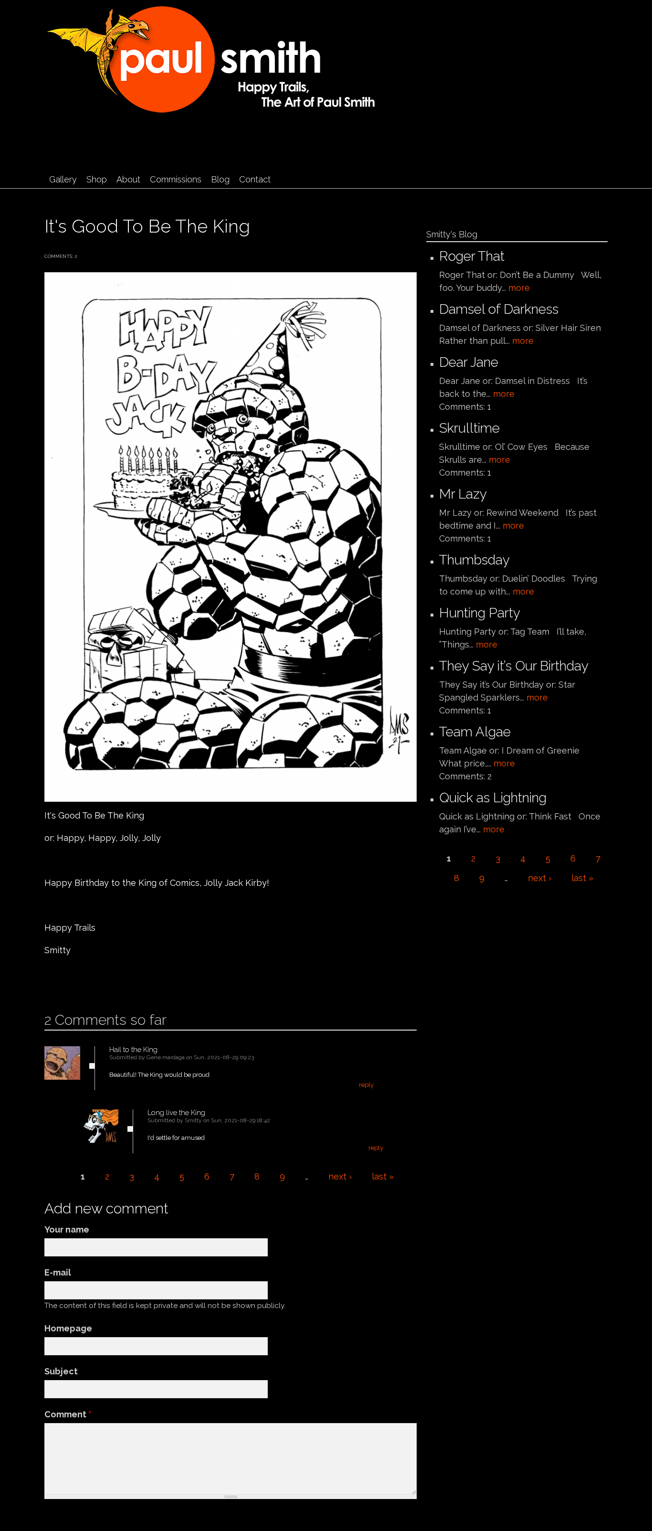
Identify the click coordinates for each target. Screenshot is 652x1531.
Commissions (175, 179)
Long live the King (176, 1112)
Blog (220, 179)
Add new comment (73, 981)
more (519, 288)
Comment (68, 1414)
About (128, 179)
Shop (96, 179)
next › (340, 1176)
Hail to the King (133, 1049)
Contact (255, 179)
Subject (61, 1371)
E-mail (57, 1272)
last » (383, 1176)
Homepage (68, 1328)
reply (366, 1084)
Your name (66, 1229)
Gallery (63, 179)
